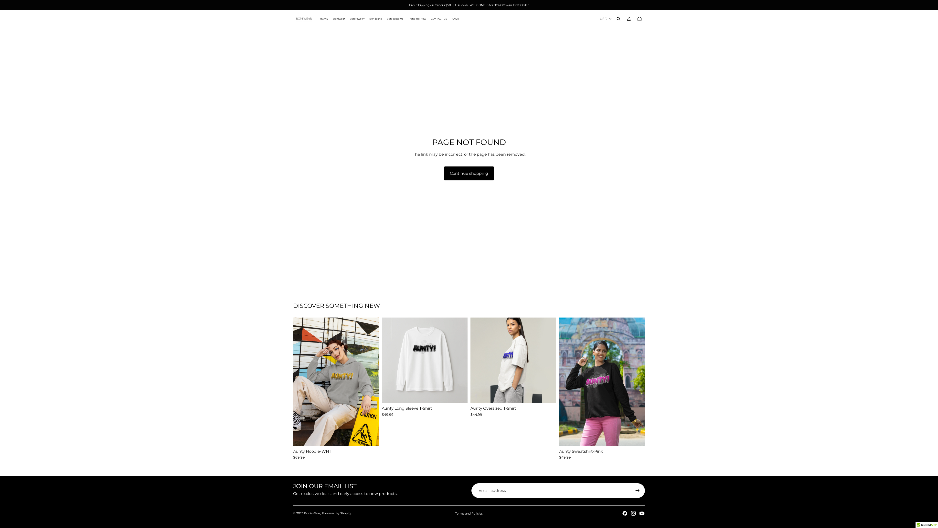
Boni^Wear (312, 513)
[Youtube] (642, 513)
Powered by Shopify (336, 513)
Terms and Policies (469, 513)
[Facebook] (625, 513)
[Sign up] (637, 490)
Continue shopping (469, 173)
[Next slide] (371, 381)
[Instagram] (633, 513)
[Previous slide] (300, 381)
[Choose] (371, 438)
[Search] (618, 18)
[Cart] (639, 18)
